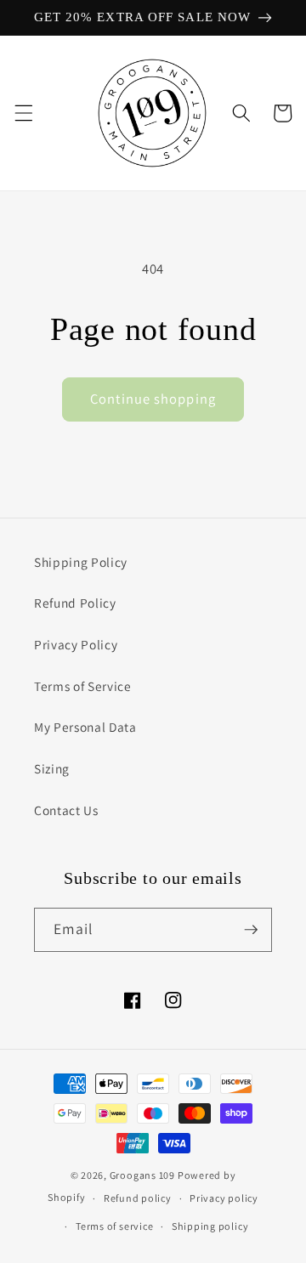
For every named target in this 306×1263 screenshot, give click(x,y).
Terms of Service (83, 685)
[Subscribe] (250, 930)
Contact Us (66, 809)
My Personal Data (85, 726)
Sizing (52, 768)
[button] (23, 113)
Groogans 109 (142, 1175)
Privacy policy (224, 1198)
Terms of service (114, 1226)
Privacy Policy (75, 644)
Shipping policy (210, 1226)
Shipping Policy (81, 561)
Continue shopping (153, 398)
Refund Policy (75, 602)
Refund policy (138, 1198)
